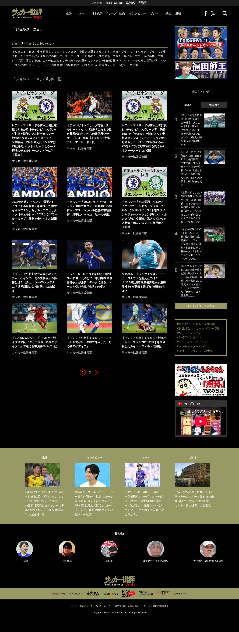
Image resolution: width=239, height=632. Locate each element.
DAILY (187, 105)
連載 (178, 13)
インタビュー (137, 13)
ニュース (81, 13)
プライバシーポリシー (101, 606)
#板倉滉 (208, 350)
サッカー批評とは (80, 606)
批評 (69, 13)
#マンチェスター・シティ (193, 346)
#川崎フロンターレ (189, 337)
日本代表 (97, 13)
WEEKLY (214, 105)
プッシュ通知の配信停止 (155, 606)
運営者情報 (120, 606)
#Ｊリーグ (198, 328)
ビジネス (155, 13)
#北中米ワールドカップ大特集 (196, 324)
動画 (168, 13)
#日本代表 (212, 328)
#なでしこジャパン (189, 332)
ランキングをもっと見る (200, 305)
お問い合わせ (135, 606)
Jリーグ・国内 (116, 13)
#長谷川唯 (183, 328)
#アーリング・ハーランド (193, 341)
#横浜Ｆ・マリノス (189, 350)
